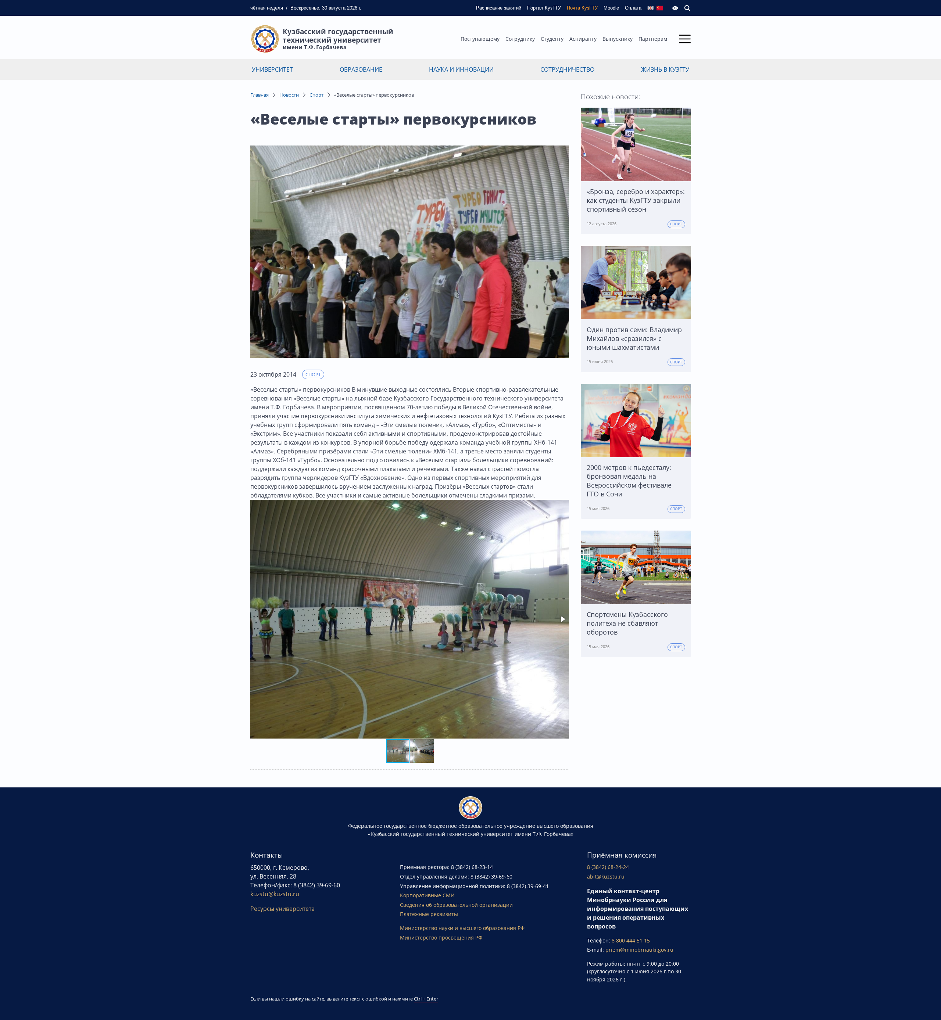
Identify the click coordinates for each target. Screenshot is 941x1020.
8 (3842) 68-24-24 (608, 866)
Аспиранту (583, 38)
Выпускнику (617, 38)
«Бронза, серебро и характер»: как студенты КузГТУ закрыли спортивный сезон (636, 200)
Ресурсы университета (282, 909)
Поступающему (480, 38)
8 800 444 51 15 (631, 940)
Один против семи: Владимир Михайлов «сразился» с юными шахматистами (634, 338)
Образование (361, 69)
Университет (272, 69)
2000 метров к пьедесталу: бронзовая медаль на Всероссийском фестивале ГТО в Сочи (629, 480)
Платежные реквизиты (429, 914)
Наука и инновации (461, 69)
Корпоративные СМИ (427, 895)
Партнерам (652, 38)
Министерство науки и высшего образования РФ (462, 927)
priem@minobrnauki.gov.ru (639, 949)
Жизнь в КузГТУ (665, 69)
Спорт (316, 94)
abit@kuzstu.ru (606, 876)
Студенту (552, 38)
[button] (562, 619)
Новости (289, 94)
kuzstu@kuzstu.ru (274, 894)
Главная (259, 94)
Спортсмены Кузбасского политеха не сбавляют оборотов (627, 623)
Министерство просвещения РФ (441, 937)
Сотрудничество (567, 69)
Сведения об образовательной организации (456, 904)
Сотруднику (520, 38)
